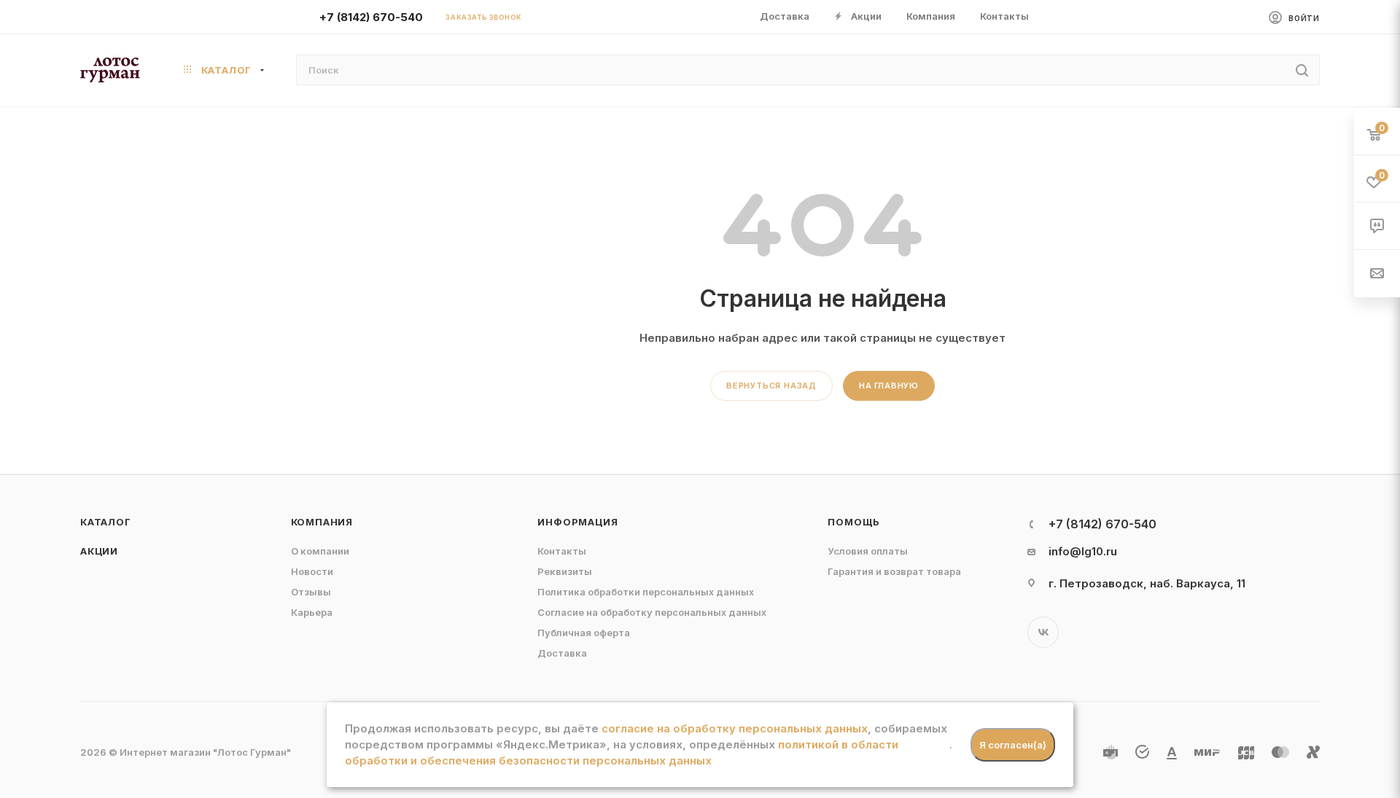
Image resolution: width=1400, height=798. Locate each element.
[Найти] (1302, 70)
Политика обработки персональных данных (645, 592)
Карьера (311, 612)
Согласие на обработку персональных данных (651, 612)
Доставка (562, 653)
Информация (577, 522)
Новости (312, 571)
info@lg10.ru (1083, 551)
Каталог (105, 522)
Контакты (561, 551)
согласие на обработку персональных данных (735, 728)
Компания (322, 522)
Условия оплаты (868, 551)
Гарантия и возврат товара (894, 571)
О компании (320, 551)
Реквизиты (564, 571)
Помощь (854, 522)
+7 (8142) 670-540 (371, 17)
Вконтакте (1043, 632)
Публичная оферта (583, 632)
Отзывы (311, 592)
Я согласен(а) (1012, 745)
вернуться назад (771, 385)
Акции (99, 551)
